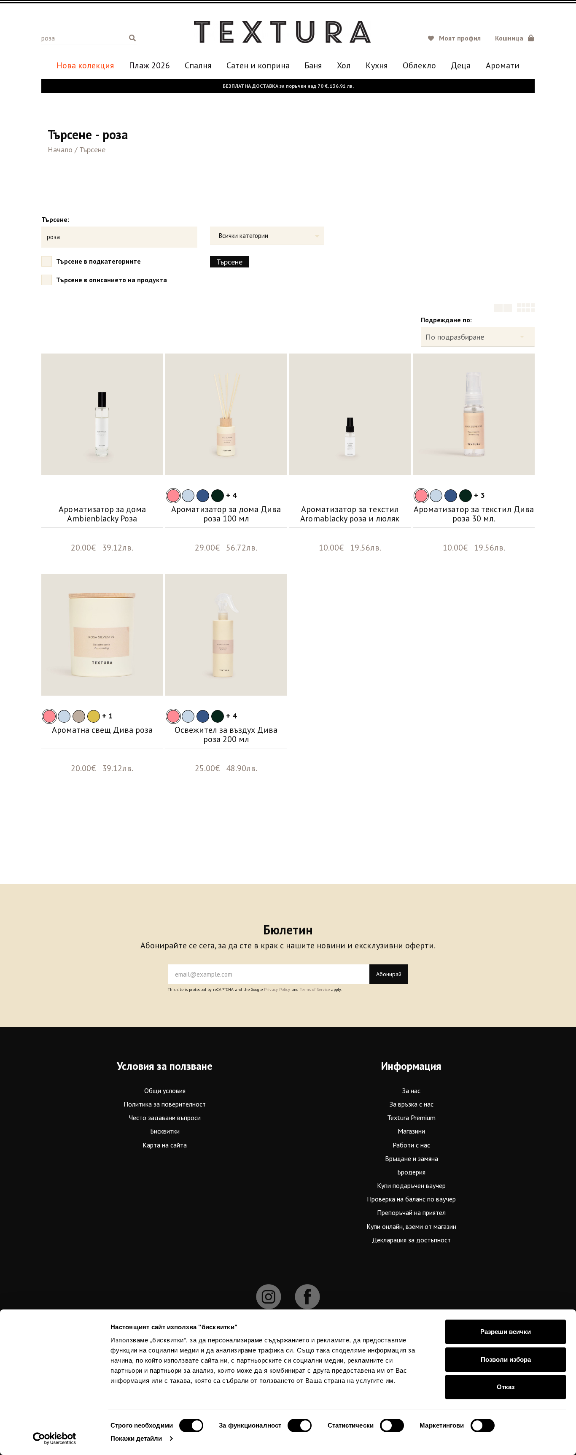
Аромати (502, 65)
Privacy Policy (277, 989)
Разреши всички (505, 1331)
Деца (461, 65)
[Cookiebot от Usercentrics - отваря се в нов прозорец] (55, 1438)
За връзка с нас (411, 1104)
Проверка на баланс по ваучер (411, 1199)
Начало (60, 149)
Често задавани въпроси (165, 1117)
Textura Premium (411, 1117)
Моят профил (460, 38)
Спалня (198, 65)
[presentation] (54, 418)
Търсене (92, 149)
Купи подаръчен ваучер (411, 1185)
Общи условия (165, 1090)
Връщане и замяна (411, 1158)
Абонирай (388, 974)
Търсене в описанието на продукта (111, 279)
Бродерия (411, 1172)
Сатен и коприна (258, 65)
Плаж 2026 (149, 65)
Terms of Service (315, 989)
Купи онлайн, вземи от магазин (411, 1226)
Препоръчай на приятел (411, 1212)
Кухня (377, 65)
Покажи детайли (136, 1438)
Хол (344, 65)
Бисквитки (165, 1131)
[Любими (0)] (432, 39)
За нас (411, 1090)
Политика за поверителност (165, 1104)
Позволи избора (506, 1359)
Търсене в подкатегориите (98, 261)
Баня (313, 65)
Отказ (505, 1386)
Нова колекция (85, 65)
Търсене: (55, 219)
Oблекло (419, 65)
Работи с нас (411, 1145)
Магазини (411, 1131)
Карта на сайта (165, 1145)
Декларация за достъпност (411, 1240)
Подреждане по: (446, 320)
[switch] (300, 1425)
